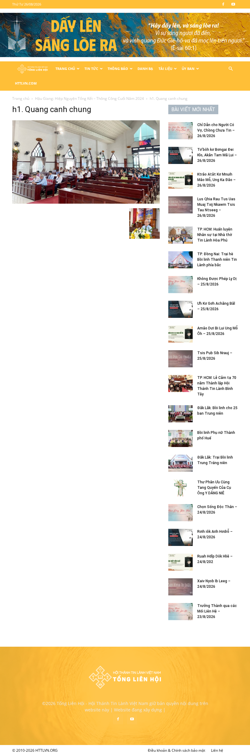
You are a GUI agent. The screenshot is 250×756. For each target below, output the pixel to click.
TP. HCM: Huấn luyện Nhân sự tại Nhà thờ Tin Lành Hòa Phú (214, 234)
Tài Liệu (165, 68)
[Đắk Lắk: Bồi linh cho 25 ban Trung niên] (180, 413)
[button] (230, 69)
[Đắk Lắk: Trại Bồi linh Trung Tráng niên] (180, 463)
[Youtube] (233, 4)
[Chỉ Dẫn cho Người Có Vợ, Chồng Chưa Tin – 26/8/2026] (180, 130)
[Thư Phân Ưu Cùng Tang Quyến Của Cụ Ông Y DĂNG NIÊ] (180, 487)
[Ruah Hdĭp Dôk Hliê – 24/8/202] (180, 562)
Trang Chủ (65, 68)
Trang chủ (20, 98)
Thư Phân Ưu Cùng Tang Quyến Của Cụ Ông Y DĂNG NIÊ (214, 487)
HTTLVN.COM (26, 83)
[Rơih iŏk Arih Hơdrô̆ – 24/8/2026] (180, 537)
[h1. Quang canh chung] (86, 202)
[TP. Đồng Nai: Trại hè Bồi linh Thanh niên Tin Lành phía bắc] (180, 259)
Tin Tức (91, 68)
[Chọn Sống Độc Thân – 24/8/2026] (180, 512)
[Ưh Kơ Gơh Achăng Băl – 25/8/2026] (180, 309)
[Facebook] (223, 4)
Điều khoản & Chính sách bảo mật (176, 750)
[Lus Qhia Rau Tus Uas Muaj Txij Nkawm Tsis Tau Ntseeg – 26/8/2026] (180, 204)
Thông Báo (118, 68)
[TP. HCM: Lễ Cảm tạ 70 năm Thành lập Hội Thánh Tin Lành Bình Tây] (180, 383)
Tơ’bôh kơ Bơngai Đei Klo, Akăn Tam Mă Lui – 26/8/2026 (217, 155)
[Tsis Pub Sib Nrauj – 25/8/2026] (180, 358)
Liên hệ (217, 750)
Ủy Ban (188, 68)
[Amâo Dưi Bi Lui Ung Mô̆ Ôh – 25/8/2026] (180, 334)
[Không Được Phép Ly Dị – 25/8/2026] (180, 284)
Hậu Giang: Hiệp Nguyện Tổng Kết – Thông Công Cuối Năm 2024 (89, 98)
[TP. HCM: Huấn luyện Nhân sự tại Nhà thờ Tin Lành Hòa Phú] (180, 235)
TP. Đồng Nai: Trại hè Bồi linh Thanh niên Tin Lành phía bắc (217, 259)
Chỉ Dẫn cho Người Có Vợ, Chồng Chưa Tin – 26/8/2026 (216, 130)
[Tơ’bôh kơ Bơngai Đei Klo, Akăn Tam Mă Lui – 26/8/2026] (180, 155)
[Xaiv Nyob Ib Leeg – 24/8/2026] (180, 586)
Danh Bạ (145, 68)
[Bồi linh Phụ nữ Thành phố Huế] (180, 438)
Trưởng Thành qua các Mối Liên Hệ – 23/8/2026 (217, 611)
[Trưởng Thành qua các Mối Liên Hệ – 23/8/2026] (180, 611)
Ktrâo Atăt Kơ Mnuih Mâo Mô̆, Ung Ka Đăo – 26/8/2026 (216, 179)
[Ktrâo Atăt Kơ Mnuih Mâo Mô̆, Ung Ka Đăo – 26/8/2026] (180, 180)
